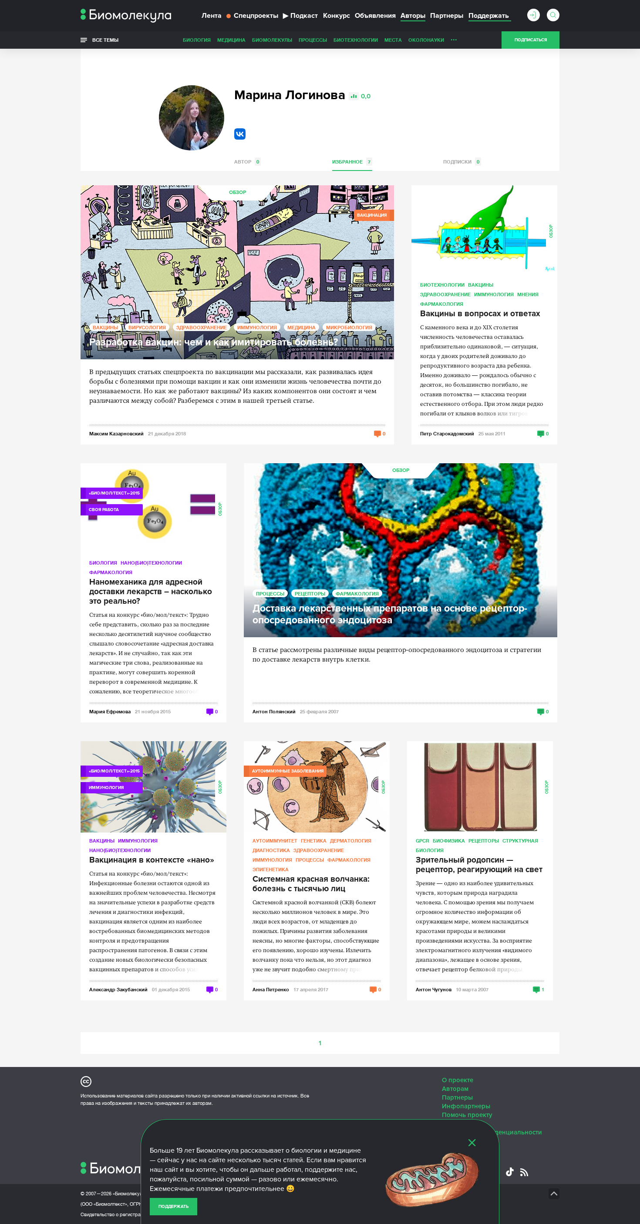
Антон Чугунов (433, 989)
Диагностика (271, 850)
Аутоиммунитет (275, 840)
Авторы (413, 15)
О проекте (457, 1080)
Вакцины (105, 327)
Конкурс (336, 15)
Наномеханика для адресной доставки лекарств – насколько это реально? (150, 592)
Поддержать (173, 1206)
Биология (197, 40)
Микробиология (349, 327)
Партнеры (446, 15)
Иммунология (257, 327)
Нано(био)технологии (151, 562)
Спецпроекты (256, 15)
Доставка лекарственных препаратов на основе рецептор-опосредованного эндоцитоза (390, 614)
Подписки (461, 161)
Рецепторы (310, 593)
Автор (246, 161)
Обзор (237, 192)
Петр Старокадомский (447, 433)
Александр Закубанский (118, 989)
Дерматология (350, 840)
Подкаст (300, 15)
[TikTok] (509, 1171)
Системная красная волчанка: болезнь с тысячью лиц (311, 884)
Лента (212, 15)
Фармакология (441, 304)
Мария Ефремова (110, 711)
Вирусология (147, 327)
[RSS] (524, 1172)
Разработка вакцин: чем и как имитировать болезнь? (213, 342)
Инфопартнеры (466, 1106)
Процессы (313, 40)
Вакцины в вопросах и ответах (480, 314)
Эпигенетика (271, 869)
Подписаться (531, 40)
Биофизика (449, 840)
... (454, 38)
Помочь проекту (467, 1115)
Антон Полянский (274, 711)
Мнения (528, 294)
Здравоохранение (201, 327)
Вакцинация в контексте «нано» (151, 860)
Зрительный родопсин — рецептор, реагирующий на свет (479, 865)
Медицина (231, 40)
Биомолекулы (272, 40)
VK (240, 134)
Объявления (375, 15)
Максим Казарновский (116, 433)
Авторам (455, 1089)
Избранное (351, 161)
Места (393, 40)
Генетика (314, 840)
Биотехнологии (355, 40)
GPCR (422, 840)
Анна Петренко (271, 989)
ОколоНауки (426, 40)
